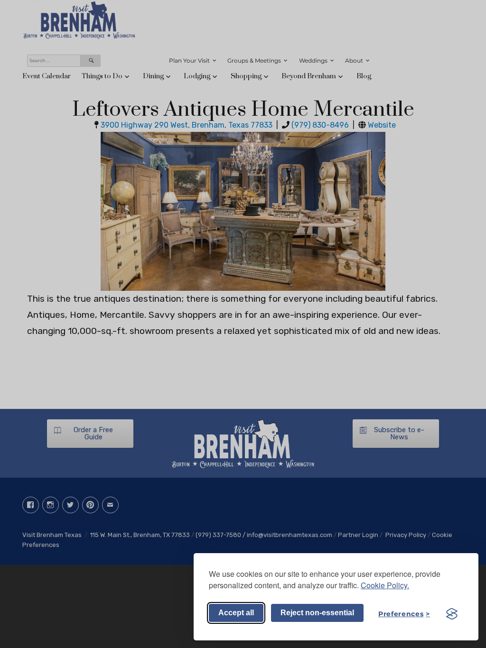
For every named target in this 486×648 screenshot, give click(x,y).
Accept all (236, 613)
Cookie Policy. (385, 585)
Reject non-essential (317, 613)
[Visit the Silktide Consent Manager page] (451, 613)
